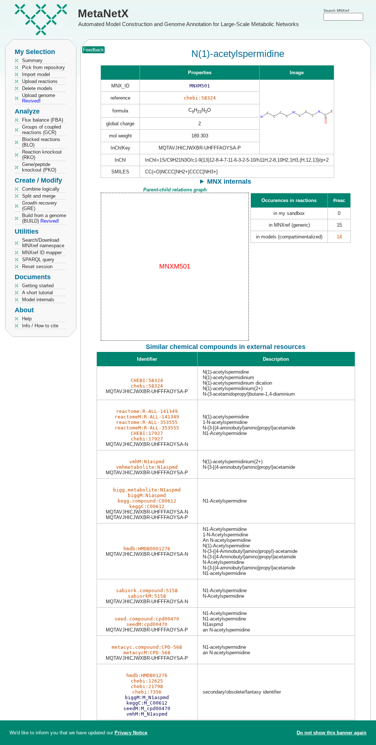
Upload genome (38, 98)
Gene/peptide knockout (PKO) (39, 167)
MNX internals (229, 181)
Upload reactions (40, 81)
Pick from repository (43, 67)
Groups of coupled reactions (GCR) (41, 129)
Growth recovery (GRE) (39, 205)
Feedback (93, 50)
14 (339, 237)
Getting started (38, 285)
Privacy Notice (131, 732)
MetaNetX (103, 13)
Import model (36, 74)
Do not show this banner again (331, 732)
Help (27, 318)
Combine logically (40, 189)
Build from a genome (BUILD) (44, 218)
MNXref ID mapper (42, 252)
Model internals (38, 299)
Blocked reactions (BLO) (41, 142)
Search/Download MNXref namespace (43, 242)
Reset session (37, 266)
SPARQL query (38, 259)
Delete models (37, 88)
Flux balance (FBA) (42, 120)
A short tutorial (37, 292)
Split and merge (38, 196)
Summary (32, 60)
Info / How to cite (40, 325)
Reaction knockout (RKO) (42, 154)
